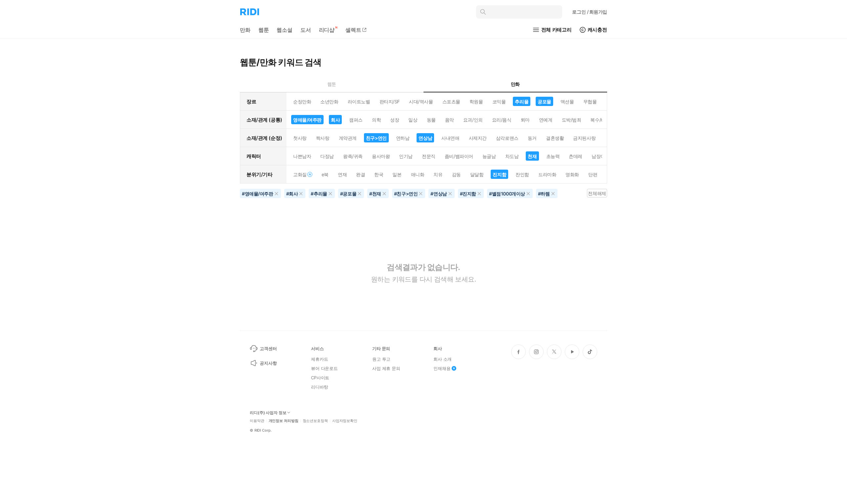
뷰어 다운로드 (324, 368)
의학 (376, 120)
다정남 (327, 156)
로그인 (589, 12)
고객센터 (268, 348)
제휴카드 (319, 359)
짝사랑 (323, 138)
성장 (394, 120)
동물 (431, 120)
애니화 (417, 174)
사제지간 (478, 138)
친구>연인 (376, 138)
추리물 (521, 101)
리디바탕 (319, 387)
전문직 (428, 156)
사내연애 (450, 138)
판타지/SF (389, 101)
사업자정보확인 (344, 421)
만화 (245, 29)
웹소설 (284, 29)
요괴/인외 (473, 120)
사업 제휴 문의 (386, 368)
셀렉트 (353, 29)
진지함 (499, 174)
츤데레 (575, 156)
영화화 (572, 174)
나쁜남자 (302, 156)
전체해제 (597, 193)
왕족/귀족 (353, 156)
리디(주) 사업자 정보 (268, 412)
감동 (456, 174)
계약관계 (348, 138)
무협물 (590, 101)
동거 (532, 138)
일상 (412, 120)
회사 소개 (442, 359)
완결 (360, 174)
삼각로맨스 (507, 138)
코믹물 (499, 101)
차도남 (512, 156)
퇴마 (525, 120)
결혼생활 (555, 138)
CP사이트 (320, 377)
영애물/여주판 (307, 120)
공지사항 (268, 363)
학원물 (476, 101)
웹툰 (263, 29)
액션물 (567, 101)
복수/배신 (600, 120)
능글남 (489, 156)
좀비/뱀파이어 (459, 156)
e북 (325, 174)
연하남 (403, 138)
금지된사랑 (584, 138)
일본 (396, 174)
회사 (335, 120)
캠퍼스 (356, 120)
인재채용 (441, 368)
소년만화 (329, 101)
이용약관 (257, 421)
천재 (532, 156)
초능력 (553, 156)
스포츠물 (451, 101)
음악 (449, 120)
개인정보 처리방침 (283, 421)
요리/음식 (502, 120)
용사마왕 (381, 156)
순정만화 (302, 101)
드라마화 (547, 174)
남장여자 (600, 156)
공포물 (544, 101)
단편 (592, 174)
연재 (342, 174)
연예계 (546, 120)
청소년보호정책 (315, 421)
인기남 (406, 156)
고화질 (300, 174)
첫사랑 (300, 138)
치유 (437, 174)
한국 (378, 174)
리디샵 (327, 29)
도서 (305, 29)
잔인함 (522, 174)
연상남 (425, 138)
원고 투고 (381, 359)
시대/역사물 (421, 101)
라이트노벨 (359, 101)
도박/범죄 (571, 120)
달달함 (477, 174)
